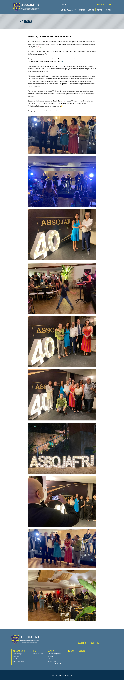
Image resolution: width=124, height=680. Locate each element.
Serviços (91, 10)
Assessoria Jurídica (55, 654)
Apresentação (17, 654)
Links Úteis (52, 661)
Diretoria (16, 656)
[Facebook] (97, 643)
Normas (99, 10)
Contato (108, 10)
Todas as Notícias (37, 654)
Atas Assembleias (19, 661)
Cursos (51, 656)
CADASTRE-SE (100, 4)
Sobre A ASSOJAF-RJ (68, 10)
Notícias (82, 10)
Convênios (52, 659)
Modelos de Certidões (56, 664)
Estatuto (16, 659)
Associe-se (16, 664)
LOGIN (109, 4)
